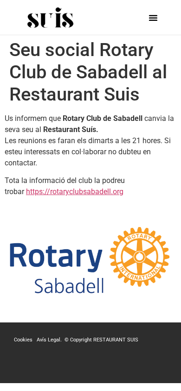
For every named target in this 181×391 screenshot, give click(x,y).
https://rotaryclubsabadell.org (74, 191)
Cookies (24, 340)
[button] (153, 18)
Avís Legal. (50, 340)
